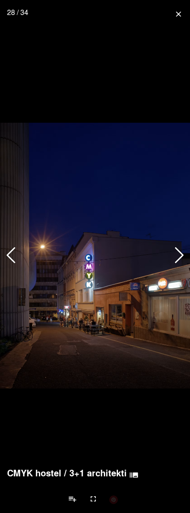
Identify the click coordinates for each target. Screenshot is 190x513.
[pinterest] (113, 499)
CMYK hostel (34, 472)
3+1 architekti (98, 472)
